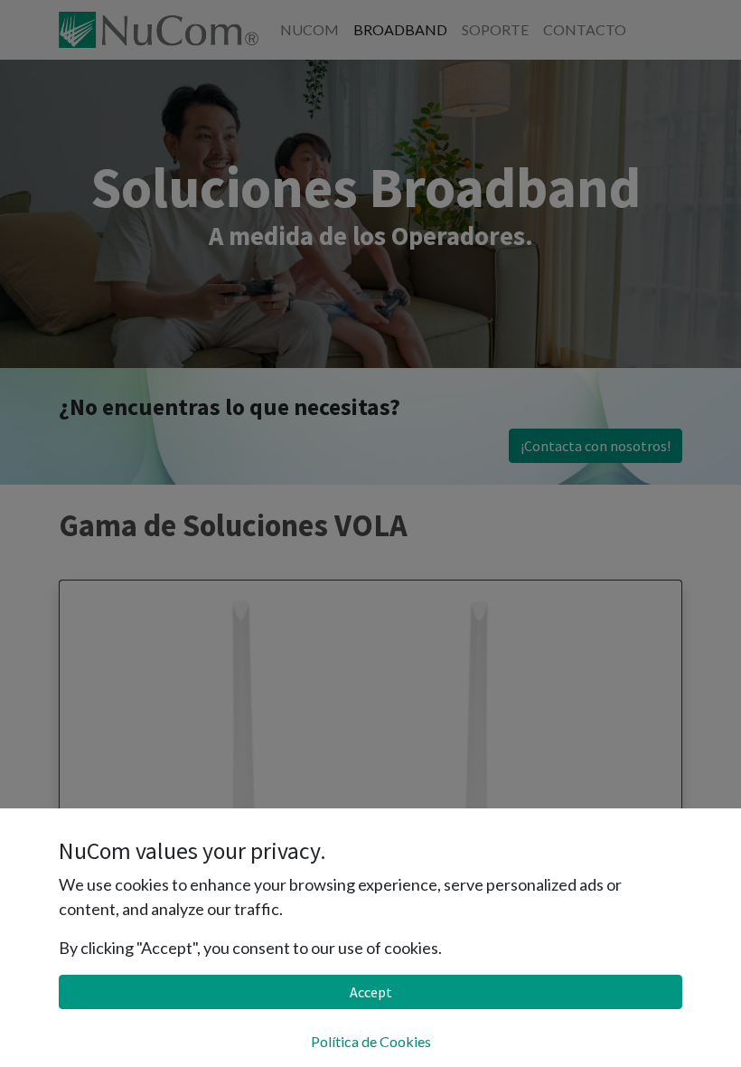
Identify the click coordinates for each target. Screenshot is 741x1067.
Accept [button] (371, 992)
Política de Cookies (371, 1041)
